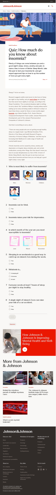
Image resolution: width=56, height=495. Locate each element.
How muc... (23, 11)
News (8, 11)
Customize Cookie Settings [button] (27, 475)
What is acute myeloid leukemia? (11, 421)
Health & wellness (16, 11)
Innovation (5, 387)
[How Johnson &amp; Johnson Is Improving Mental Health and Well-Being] (12, 341)
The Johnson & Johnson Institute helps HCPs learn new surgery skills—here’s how (38, 393)
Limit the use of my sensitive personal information (12, 488)
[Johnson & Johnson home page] (12, 6)
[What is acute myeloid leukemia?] (15, 408)
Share (44, 79)
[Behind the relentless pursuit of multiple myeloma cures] (15, 378)
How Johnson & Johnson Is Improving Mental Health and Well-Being (37, 339)
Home (4, 11)
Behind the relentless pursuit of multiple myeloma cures (13, 392)
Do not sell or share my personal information (11, 487)
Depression (12, 324)
